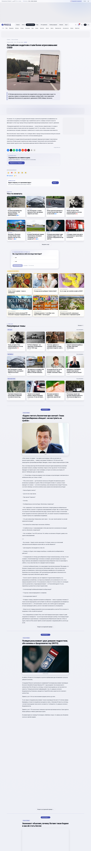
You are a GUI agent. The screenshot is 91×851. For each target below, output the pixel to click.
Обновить (80, 325)
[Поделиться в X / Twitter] (11, 150)
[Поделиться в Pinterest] (25, 150)
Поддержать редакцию (76, 1)
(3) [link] (35, 239)
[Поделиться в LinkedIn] (20, 150)
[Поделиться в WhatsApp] (14, 150)
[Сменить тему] (82, 24)
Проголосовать (17, 265)
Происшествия (11, 378)
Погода (22, 28)
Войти (85, 1)
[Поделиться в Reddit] (23, 150)
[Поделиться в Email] (31, 150)
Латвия (36, 28)
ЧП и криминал (44, 24)
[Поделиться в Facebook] (8, 150)
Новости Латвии (30, 24)
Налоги (52, 28)
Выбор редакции (53, 24)
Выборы (17, 28)
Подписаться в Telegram (16, 162)
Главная (18, 24)
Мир (37, 24)
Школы (71, 28)
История (10, 329)
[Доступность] (88, 1)
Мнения (61, 24)
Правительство (58, 28)
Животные (77, 28)
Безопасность (66, 28)
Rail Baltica (10, 354)
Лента (23, 24)
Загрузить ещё (45, 244)
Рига (6, 28)
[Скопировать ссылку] (34, 150)
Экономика (27, 28)
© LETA (25, 42)
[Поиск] (75, 24)
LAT (88, 24)
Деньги (47, 28)
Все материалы (80, 329)
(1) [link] (77, 213)
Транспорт (42, 28)
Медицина (11, 28)
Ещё (66, 24)
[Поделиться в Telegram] (17, 150)
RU (85, 24)
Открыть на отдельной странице (45, 626)
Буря (33, 28)
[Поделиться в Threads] (28, 150)
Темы (3, 28)
